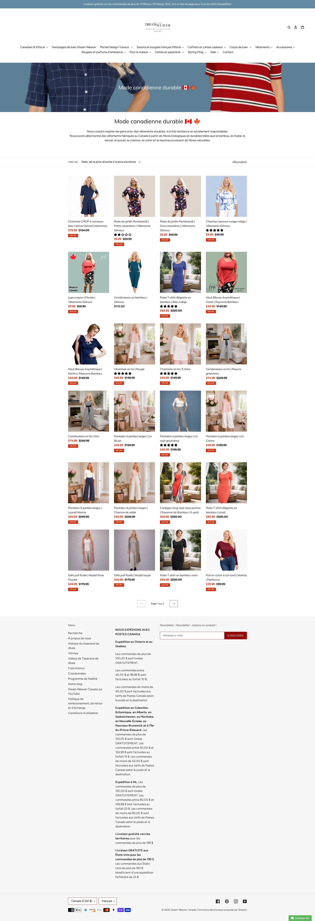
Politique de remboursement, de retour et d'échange (85, 703)
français (107, 901)
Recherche (75, 633)
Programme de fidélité (82, 679)
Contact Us (301, 918)
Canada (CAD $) (81, 901)
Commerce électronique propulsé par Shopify (222, 909)
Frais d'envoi (76, 668)
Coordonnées (77, 673)
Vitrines (73, 653)
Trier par (73, 162)
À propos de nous (79, 638)
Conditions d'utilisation (83, 713)
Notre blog (75, 684)
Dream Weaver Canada (183, 909)
